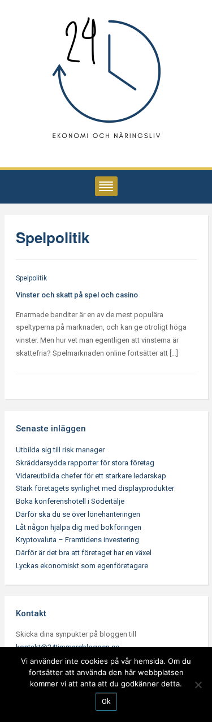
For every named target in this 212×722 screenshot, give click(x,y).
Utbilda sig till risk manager (60, 450)
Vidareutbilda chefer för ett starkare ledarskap (91, 476)
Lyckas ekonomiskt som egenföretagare (82, 565)
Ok (106, 701)
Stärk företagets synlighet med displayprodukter (95, 488)
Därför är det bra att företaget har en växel (84, 552)
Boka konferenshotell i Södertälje (70, 501)
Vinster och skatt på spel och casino (77, 295)
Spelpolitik (31, 278)
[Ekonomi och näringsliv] (106, 79)
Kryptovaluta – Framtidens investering (77, 539)
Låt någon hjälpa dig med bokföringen (78, 527)
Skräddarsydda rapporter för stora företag (85, 463)
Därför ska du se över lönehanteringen (78, 514)
